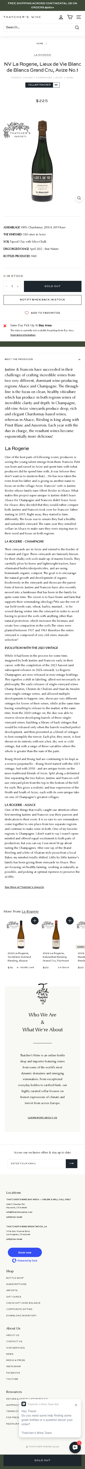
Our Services (15, 1348)
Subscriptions (16, 1284)
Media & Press (15, 1360)
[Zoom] (79, 198)
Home (40, 44)
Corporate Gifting (19, 1309)
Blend (29, 78)
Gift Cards (13, 1297)
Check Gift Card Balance (23, 1303)
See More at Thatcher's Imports (24, 887)
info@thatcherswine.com (19, 1212)
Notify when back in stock (42, 300)
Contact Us (14, 1341)
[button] (24, 1252)
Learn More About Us (42, 1118)
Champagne (44, 78)
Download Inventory (21, 1316)
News (9, 1354)
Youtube (12, 1379)
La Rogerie (42, 55)
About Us (12, 1335)
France (16, 78)
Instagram (13, 1366)
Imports (12, 1290)
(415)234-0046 (14, 1217)
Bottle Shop (15, 1278)
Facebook (13, 1373)
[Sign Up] (71, 1163)
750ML (70, 78)
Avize (59, 78)
